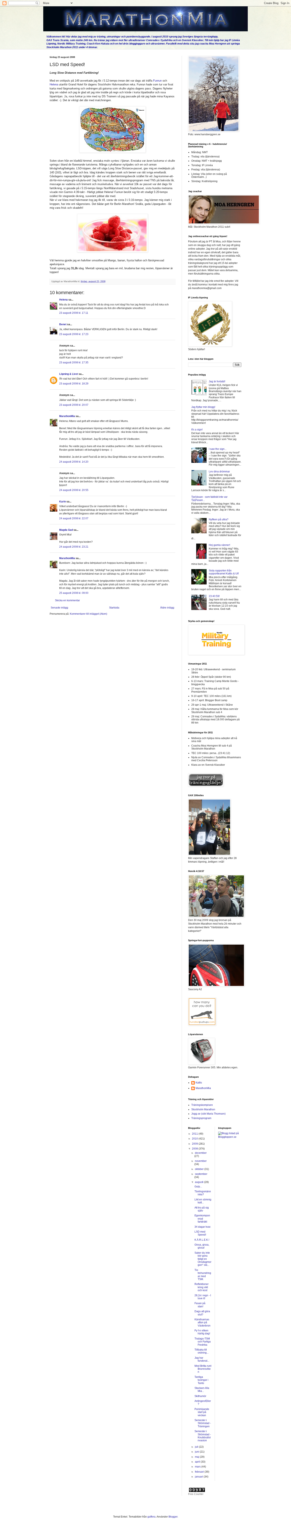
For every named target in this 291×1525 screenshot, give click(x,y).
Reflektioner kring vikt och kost (201, 1287)
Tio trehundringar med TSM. (202, 1275)
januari (199, 1476)
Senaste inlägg (59, 607)
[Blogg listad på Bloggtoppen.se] (230, 1136)
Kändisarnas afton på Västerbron (202, 1322)
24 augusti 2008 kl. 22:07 (73, 518)
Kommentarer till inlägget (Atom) (88, 613)
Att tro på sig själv (201, 1209)
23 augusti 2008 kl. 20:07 (73, 404)
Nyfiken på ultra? (218, 519)
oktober (199, 1169)
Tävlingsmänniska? (202, 1193)
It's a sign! (197, 429)
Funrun (157, 80)
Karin (62, 501)
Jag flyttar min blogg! (203, 407)
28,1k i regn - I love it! (202, 1297)
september (201, 1174)
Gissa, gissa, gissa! (201, 1246)
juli (197, 1446)
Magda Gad (66, 529)
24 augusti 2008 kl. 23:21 (73, 546)
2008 (195, 1148)
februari (200, 1471)
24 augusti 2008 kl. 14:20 (73, 461)
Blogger (173, 1516)
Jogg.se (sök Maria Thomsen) (208, 1113)
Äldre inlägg (167, 607)
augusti (199, 1182)
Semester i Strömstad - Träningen (202, 1423)
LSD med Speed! (200, 1233)
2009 (195, 1143)
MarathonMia (67, 416)
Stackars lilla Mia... (201, 1390)
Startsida (114, 607)
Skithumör (200, 1396)
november (201, 1161)
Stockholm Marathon (203, 1109)
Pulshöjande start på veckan (201, 1412)
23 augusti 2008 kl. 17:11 (73, 312)
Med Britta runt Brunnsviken (202, 1369)
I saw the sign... (217, 448)
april (198, 1461)
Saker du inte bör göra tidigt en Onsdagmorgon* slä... (202, 1259)
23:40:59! (214, 596)
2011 (195, 1133)
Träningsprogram (201, 1118)
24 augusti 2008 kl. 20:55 (73, 490)
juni (197, 1451)
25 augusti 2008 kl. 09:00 (73, 592)
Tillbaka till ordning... (201, 1351)
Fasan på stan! (199, 1305)
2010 (195, 1138)
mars (198, 1466)
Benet (62, 324)
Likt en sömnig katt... (202, 1201)
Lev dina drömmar (219, 471)
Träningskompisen (202, 1104)
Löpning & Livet (68, 374)
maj (197, 1456)
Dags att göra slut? (202, 1313)
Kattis (199, 1082)
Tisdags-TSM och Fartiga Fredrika (202, 1341)
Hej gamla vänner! (219, 545)
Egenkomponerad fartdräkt (202, 1218)
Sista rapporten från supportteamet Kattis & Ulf (224, 572)
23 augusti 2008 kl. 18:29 (73, 383)
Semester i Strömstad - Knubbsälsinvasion (202, 1436)
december (201, 1152)
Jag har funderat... (201, 1359)
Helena (54, 84)
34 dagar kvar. (202, 1226)
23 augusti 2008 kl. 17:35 (73, 362)
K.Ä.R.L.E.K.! (201, 1239)
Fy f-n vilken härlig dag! (202, 1332)
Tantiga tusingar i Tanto (201, 1380)
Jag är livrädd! (217, 381)
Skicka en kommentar (67, 600)
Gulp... (198, 1186)
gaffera (151, 1516)
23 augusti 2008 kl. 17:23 (73, 334)
